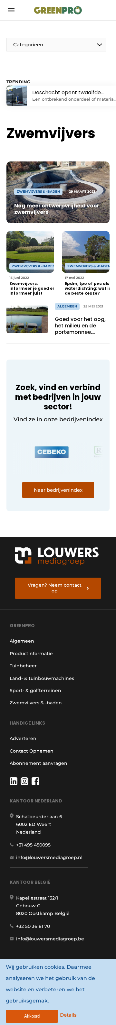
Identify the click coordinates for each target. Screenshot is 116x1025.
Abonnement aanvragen (38, 763)
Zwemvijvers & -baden (36, 703)
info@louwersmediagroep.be (50, 939)
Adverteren (23, 738)
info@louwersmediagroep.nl (49, 857)
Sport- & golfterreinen (35, 690)
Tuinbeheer (23, 666)
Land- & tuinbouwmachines (42, 678)
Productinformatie (31, 653)
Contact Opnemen (31, 751)
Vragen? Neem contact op (55, 588)
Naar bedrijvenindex (58, 490)
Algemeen (22, 641)
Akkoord (32, 1016)
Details (68, 1015)
